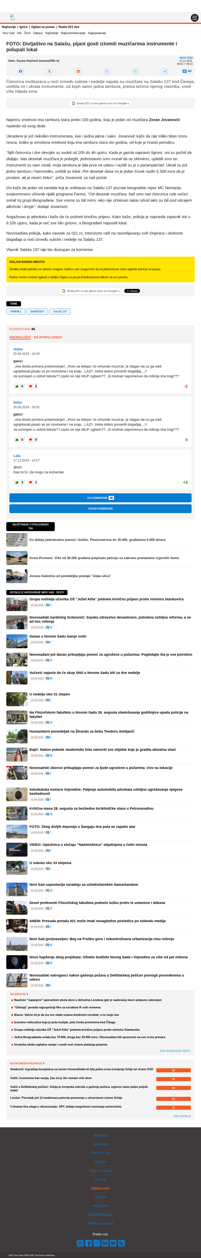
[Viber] (107, 71)
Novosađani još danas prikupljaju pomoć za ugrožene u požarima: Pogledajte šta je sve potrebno (110, 654)
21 (50, 627)
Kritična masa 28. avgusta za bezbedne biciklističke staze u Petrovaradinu (91, 808)
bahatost (37, 311)
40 (50, 678)
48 (50, 755)
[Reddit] (78, 71)
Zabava (38, 33)
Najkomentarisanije (73, 33)
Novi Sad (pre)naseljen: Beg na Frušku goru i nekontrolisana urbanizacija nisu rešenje (101, 939)
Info (19, 33)
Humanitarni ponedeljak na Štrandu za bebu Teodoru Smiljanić (81, 731)
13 (50, 722)
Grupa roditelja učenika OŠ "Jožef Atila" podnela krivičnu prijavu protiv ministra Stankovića (106, 599)
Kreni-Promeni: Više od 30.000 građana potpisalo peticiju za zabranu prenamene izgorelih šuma (104, 558)
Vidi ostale (182, 1116)
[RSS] (121, 1243)
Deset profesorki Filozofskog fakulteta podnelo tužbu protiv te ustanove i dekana (97, 903)
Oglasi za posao (43, 27)
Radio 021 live (68, 27)
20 (50, 963)
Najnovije (9, 27)
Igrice (23, 27)
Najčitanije (51, 33)
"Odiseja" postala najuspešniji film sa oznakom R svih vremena (57, 1007)
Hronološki (20, 337)
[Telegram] (164, 71)
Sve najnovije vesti (175, 1050)
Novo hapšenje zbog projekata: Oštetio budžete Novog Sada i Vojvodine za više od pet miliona (108, 957)
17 (50, 908)
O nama (100, 1179)
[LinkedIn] (105, 1243)
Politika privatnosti (100, 1223)
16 (50, 660)
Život (27, 33)
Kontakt (100, 1197)
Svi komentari (100, 497)
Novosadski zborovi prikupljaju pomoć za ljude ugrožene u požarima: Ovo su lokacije (101, 768)
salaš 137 (60, 311)
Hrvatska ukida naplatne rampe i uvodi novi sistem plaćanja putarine (60, 1044)
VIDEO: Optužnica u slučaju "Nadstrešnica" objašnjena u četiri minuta (88, 845)
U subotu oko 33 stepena (50, 863)
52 (50, 945)
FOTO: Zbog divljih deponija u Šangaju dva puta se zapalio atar (82, 827)
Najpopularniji (48, 337)
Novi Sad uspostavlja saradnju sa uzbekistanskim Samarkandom (83, 885)
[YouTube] (113, 1243)
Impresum (100, 1206)
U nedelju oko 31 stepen (49, 694)
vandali (15, 311)
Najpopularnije (97, 33)
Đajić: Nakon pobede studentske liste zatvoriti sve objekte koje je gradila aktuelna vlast (102, 750)
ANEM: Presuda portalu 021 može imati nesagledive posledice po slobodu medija (97, 921)
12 (50, 890)
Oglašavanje (100, 1188)
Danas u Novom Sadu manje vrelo (57, 636)
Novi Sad (8, 33)
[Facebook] (20, 71)
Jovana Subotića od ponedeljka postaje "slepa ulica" (70, 576)
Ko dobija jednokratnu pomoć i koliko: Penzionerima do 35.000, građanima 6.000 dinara (97, 540)
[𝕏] (49, 71)
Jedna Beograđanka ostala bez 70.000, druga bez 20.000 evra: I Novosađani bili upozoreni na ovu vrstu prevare (89, 1037)
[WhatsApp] (136, 71)
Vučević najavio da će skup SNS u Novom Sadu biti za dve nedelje (84, 673)
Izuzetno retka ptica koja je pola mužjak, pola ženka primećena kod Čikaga (64, 1022)
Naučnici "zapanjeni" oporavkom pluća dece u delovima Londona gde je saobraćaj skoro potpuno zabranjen (88, 1000)
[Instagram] (80, 1243)
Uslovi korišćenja (100, 1214)
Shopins (100, 1162)
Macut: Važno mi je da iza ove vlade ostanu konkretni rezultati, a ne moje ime (66, 1014)
